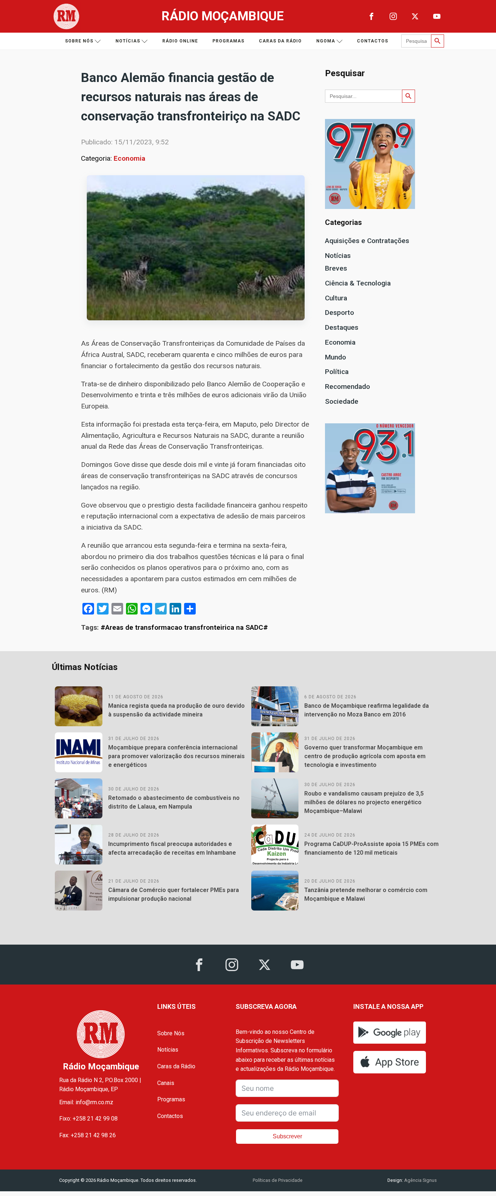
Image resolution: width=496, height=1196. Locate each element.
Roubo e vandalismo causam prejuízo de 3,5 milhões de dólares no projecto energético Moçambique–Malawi (364, 802)
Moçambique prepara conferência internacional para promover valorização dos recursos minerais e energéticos (176, 756)
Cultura (336, 298)
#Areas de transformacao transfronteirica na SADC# (184, 627)
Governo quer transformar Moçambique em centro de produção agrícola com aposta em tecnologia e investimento (365, 756)
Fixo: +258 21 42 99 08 (88, 1118)
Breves (336, 268)
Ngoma (325, 41)
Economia (129, 158)
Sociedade (341, 401)
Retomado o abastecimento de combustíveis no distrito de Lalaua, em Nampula (174, 802)
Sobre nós (79, 41)
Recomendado (347, 386)
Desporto (339, 312)
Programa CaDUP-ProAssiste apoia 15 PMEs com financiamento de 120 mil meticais (371, 848)
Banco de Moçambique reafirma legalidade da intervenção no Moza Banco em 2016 (366, 710)
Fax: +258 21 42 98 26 (87, 1135)
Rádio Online (180, 41)
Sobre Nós (170, 1033)
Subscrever (287, 1136)
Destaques (341, 327)
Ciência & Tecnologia (358, 283)
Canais (165, 1083)
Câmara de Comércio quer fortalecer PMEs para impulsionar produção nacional (173, 894)
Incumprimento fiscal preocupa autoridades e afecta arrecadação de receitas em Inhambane (172, 848)
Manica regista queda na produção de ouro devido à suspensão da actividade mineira (176, 710)
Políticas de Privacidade (277, 1180)
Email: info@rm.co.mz (86, 1102)
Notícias (127, 41)
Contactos (372, 41)
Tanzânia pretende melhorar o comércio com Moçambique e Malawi (365, 894)
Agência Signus (420, 1180)
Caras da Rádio (280, 41)
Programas (228, 41)
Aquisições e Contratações (367, 241)
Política (337, 371)
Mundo (335, 357)
